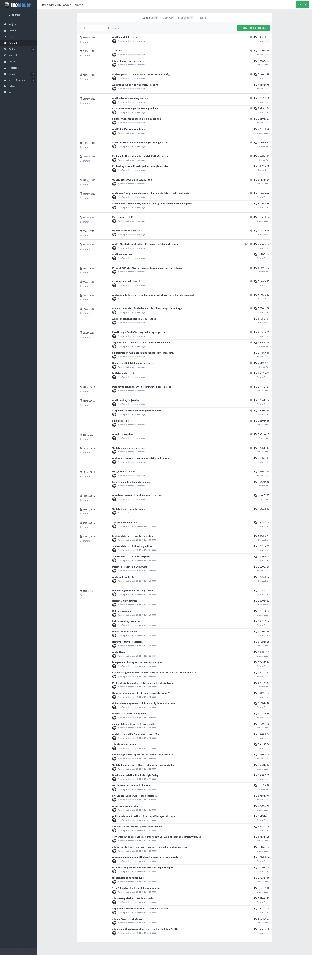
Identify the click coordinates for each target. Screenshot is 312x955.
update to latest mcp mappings (129, 713)
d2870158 (264, 98)
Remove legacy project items (127, 641)
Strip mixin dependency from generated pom (136, 410)
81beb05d (264, 217)
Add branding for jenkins (125, 400)
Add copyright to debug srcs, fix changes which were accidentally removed (153, 294)
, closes (171, 244)
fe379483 (264, 373)
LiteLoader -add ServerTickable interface (134, 795)
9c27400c (264, 230)
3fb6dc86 (264, 203)
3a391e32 (264, 600)
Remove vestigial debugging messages (133, 362)
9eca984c (264, 508)
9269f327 (264, 118)
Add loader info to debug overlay (130, 98)
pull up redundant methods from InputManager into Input (144, 816)
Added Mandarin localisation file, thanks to (135, 244)
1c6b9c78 (264, 703)
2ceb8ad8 (264, 867)
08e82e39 (264, 713)
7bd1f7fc (264, 744)
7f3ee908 (264, 308)
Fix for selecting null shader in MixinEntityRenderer (140, 155)
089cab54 (264, 37)
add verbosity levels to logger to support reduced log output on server (150, 846)
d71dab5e (264, 857)
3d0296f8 (264, 166)
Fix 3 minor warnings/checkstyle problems (135, 108)
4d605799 (264, 652)
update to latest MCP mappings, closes (133, 734)
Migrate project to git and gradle (129, 566)
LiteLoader (47, 5)
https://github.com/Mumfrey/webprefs (170, 203)
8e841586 (264, 342)
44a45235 (264, 495)
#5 (176, 244)
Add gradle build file (123, 576)
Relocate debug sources (125, 631)
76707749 (264, 156)
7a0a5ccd (264, 244)
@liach (163, 244)
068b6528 (264, 641)
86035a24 (264, 179)
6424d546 (264, 888)
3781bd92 (264, 546)
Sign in (302, 4)
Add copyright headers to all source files (134, 318)
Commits (78, 5)
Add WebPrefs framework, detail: (130, 203)
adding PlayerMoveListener (127, 918)
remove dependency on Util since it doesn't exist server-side (145, 857)
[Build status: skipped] (251, 37)
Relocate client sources (124, 600)
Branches (185, 17)
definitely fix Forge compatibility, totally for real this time (143, 703)
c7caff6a (264, 400)
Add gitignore (119, 652)
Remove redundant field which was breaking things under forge (147, 308)
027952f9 (264, 806)
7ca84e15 (264, 281)
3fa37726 (264, 662)
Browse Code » (263, 41)
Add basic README (122, 254)
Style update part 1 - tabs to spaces (131, 556)
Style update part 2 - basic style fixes (132, 546)
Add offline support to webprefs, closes (134, 84)
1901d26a (264, 621)
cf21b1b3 (264, 682)
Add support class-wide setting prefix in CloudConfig (141, 74)
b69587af (264, 318)
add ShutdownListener (124, 744)
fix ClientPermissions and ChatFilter (132, 785)
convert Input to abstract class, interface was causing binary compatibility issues (156, 836)
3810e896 (264, 754)
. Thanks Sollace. (187, 672)
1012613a (264, 693)
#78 (168, 693)
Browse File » (264, 170)
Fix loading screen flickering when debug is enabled (140, 166)
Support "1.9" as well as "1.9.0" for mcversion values (141, 342)
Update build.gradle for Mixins (128, 508)
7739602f (264, 142)
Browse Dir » (264, 146)
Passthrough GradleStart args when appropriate (138, 332)
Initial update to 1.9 (123, 373)
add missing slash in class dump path (132, 898)
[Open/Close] (18, 951)
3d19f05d (264, 420)
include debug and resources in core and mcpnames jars (142, 867)
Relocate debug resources (126, 621)
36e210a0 (264, 481)
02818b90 (264, 129)
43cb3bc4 (264, 556)
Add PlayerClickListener (125, 37)
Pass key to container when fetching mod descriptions (141, 386)
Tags (202, 17)
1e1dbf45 (264, 471)
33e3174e (264, 877)
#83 (176, 672)
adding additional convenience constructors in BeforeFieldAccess (147, 929)
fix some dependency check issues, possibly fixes (139, 693)
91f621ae (264, 847)
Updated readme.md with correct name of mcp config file (143, 764)
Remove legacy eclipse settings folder (132, 590)
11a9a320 (264, 566)
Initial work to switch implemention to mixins (137, 495)
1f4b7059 (264, 352)
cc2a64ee (264, 193)
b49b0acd (264, 254)
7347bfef (264, 386)
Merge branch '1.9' (122, 217)
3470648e (264, 723)
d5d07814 (264, 50)
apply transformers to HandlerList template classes (140, 908)
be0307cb (264, 836)
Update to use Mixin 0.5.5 (126, 230)
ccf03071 (264, 363)
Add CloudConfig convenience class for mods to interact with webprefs (150, 193)
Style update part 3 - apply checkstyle (132, 535)
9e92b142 (264, 672)
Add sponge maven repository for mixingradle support (141, 458)
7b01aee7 (264, 434)
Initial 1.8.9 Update (122, 434)
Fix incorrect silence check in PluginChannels (136, 118)
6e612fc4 (264, 826)
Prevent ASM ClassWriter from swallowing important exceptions (147, 267)
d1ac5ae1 (264, 590)
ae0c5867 (264, 918)
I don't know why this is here (128, 60)
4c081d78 (264, 84)
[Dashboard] (18, 4)
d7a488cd (264, 611)
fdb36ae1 (264, 536)
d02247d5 (264, 908)
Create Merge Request (254, 28)
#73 (157, 734)
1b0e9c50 (264, 929)
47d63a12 (264, 294)
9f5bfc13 (264, 447)
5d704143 (264, 898)
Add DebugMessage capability (128, 128)
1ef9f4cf (264, 816)
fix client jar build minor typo (128, 877)
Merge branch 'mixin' (124, 471)
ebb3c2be (264, 522)
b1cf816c (264, 267)
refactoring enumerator (125, 805)
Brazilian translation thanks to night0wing (135, 775)
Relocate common (122, 611)
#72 (171, 754)
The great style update (124, 522)
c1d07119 (264, 631)
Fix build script (120, 420)
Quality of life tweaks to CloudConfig (132, 179)
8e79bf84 (264, 108)
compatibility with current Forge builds (133, 723)
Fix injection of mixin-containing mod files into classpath (143, 352)
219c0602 (264, 332)
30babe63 (264, 60)
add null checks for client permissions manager (137, 826)
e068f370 (264, 795)
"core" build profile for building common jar (136, 888)
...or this (117, 50)
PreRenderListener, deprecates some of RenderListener (142, 682)
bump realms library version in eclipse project (137, 662)
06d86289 (264, 775)
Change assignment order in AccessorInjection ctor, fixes (143, 672)
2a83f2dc (264, 764)
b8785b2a (264, 734)
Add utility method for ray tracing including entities (140, 142)
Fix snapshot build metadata (128, 281)
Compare (168, 17)
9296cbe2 (264, 577)
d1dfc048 (264, 785)
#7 (157, 84)
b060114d (264, 410)
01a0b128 (264, 74)
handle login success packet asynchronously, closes (140, 754)
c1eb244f (264, 458)
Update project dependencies (128, 447)
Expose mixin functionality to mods (131, 481)
